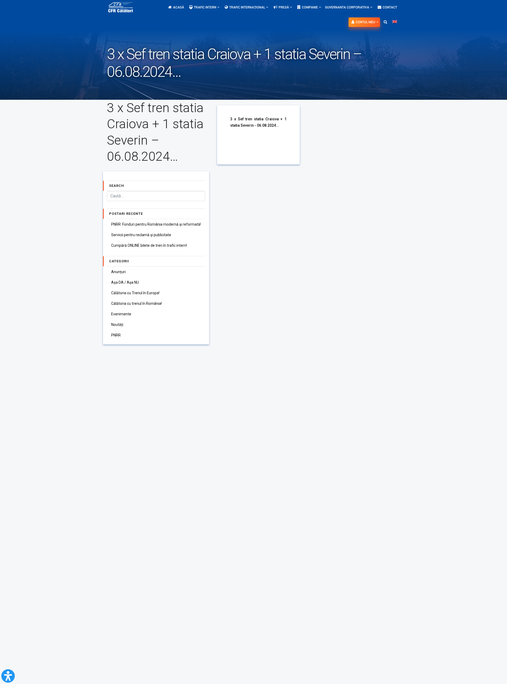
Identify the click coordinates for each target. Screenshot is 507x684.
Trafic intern (205, 7)
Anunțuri (118, 272)
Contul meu (366, 22)
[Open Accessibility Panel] (8, 676)
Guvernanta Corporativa (347, 7)
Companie (310, 7)
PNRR (116, 335)
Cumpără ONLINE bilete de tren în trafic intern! (149, 245)
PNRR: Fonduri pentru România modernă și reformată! (156, 224)
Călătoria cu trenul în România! (136, 303)
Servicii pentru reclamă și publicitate (141, 235)
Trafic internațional (247, 7)
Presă (284, 7)
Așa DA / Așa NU (125, 282)
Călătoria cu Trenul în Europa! (135, 293)
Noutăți (117, 324)
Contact (390, 7)
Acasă (178, 7)
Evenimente (121, 314)
